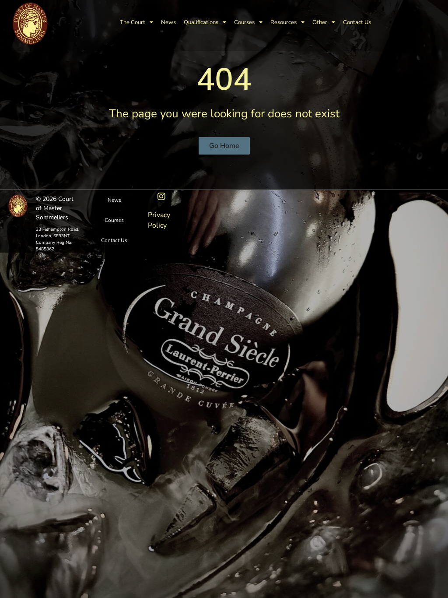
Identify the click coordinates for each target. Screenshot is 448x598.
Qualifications (201, 22)
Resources (283, 22)
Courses (244, 22)
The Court (132, 22)
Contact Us (357, 22)
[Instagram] (161, 196)
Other (319, 22)
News (168, 22)
